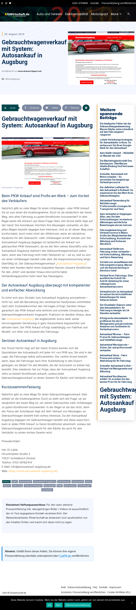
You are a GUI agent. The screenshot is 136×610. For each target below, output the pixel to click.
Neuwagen (49, 485)
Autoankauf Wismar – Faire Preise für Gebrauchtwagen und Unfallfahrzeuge (115, 337)
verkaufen (47, 489)
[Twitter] (10, 3)
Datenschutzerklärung (78, 605)
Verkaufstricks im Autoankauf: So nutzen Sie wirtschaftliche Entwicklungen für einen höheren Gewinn (116, 295)
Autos (89, 481)
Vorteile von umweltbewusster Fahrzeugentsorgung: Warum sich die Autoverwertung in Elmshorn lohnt (116, 266)
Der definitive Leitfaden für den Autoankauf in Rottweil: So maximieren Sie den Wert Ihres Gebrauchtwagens (116, 191)
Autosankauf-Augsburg (71, 263)
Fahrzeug (17, 485)
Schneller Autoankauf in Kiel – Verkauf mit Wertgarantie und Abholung (116, 368)
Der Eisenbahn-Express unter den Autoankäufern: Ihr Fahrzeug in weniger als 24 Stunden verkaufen (116, 309)
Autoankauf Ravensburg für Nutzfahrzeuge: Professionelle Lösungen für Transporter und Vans (115, 204)
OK (49, 605)
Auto (14, 481)
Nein (58, 605)
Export (7, 485)
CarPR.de (65, 555)
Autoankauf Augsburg (20, 319)
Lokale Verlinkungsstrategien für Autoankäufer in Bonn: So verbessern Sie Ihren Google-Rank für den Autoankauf (116, 143)
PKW (59, 485)
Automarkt (77, 481)
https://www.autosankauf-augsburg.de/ (33, 471)
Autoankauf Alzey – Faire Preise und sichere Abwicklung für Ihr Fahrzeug (115, 358)
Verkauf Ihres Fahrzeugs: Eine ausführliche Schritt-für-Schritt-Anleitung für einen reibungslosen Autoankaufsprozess (116, 281)
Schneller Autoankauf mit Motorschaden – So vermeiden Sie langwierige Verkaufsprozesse (114, 178)
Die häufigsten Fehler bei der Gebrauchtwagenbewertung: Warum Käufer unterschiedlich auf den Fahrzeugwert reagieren (116, 129)
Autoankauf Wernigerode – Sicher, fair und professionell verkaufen (116, 347)
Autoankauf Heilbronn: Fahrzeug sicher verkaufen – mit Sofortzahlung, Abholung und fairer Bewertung (116, 253)
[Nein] (132, 603)
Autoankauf (25, 481)
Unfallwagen (84, 485)
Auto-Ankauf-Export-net (29, 71)
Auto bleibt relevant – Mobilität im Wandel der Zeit (117, 154)
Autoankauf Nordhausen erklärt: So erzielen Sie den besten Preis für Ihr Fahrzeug (116, 379)
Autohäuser (64, 481)
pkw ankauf (70, 485)
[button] (128, 14)
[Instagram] (6, 3)
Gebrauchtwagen (33, 485)
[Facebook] (2, 3)
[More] (86, 108)
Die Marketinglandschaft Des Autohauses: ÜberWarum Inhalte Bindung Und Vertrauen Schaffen (116, 164)
